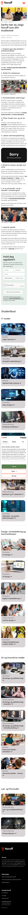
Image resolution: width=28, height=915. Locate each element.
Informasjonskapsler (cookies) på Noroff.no (11, 879)
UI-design (24, 112)
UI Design (6, 577)
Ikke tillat (14, 476)
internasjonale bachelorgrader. (17, 198)
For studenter (5, 892)
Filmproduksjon (8, 833)
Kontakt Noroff (5, 898)
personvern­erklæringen (14, 298)
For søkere (4, 895)
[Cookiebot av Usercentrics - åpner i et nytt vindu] (20, 438)
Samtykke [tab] (5, 441)
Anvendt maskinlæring (11, 361)
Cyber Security (8, 339)
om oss (22, 866)
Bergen (17, 178)
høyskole (17, 861)
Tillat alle (14, 466)
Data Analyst (7, 405)
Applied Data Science (11, 383)
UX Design (6, 555)
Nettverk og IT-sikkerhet (12, 494)
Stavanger (3, 178)
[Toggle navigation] (24, 3)
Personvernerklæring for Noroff (9, 876)
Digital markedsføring (11, 598)
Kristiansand (9, 178)
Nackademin (15, 864)
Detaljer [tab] (14, 441)
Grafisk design (8, 620)
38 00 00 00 (4, 907)
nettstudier (4, 124)
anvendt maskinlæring (18, 114)
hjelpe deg (11, 248)
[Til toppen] (25, 912)
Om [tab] (23, 441)
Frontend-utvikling (9, 427)
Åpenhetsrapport (5, 882)
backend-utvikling (6, 114)
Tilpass (13, 471)
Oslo (26, 176)
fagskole (22, 861)
